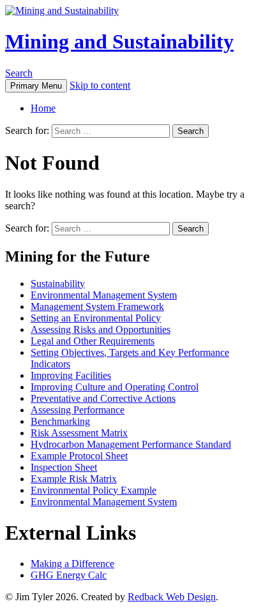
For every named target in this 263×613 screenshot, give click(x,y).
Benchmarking (60, 421)
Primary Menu (36, 86)
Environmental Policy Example (93, 490)
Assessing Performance (77, 409)
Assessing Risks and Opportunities (100, 329)
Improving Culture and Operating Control (115, 386)
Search (19, 73)
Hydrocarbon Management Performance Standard (131, 444)
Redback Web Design (172, 596)
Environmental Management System (104, 295)
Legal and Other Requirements (92, 341)
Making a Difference (72, 563)
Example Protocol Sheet (79, 455)
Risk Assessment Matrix (79, 432)
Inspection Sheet (64, 467)
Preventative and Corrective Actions (103, 398)
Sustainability (58, 283)
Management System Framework (97, 306)
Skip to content (100, 85)
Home (43, 108)
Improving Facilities (71, 375)
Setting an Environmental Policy (96, 318)
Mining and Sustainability (119, 41)
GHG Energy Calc (69, 575)
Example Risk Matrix (74, 478)
